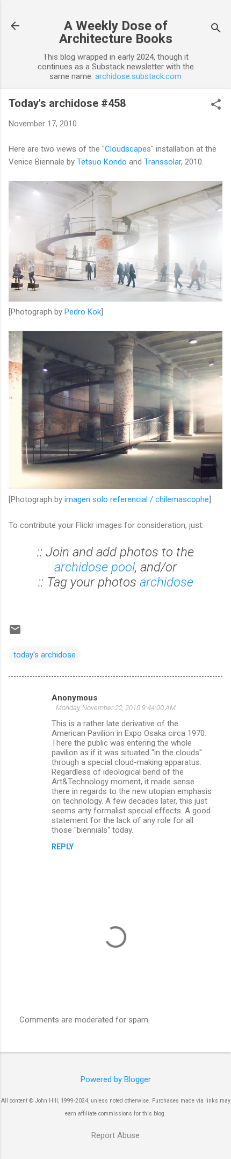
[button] (216, 105)
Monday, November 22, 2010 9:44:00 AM (116, 708)
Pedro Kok (82, 312)
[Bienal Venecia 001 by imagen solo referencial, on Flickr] (115, 486)
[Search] (216, 29)
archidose (166, 582)
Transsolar (162, 162)
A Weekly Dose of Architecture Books (115, 32)
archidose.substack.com (138, 76)
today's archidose (44, 655)
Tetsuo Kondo (102, 162)
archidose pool (94, 567)
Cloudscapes (128, 149)
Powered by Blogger (116, 1079)
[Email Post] (15, 633)
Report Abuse (115, 1135)
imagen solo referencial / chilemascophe (136, 499)
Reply (63, 846)
